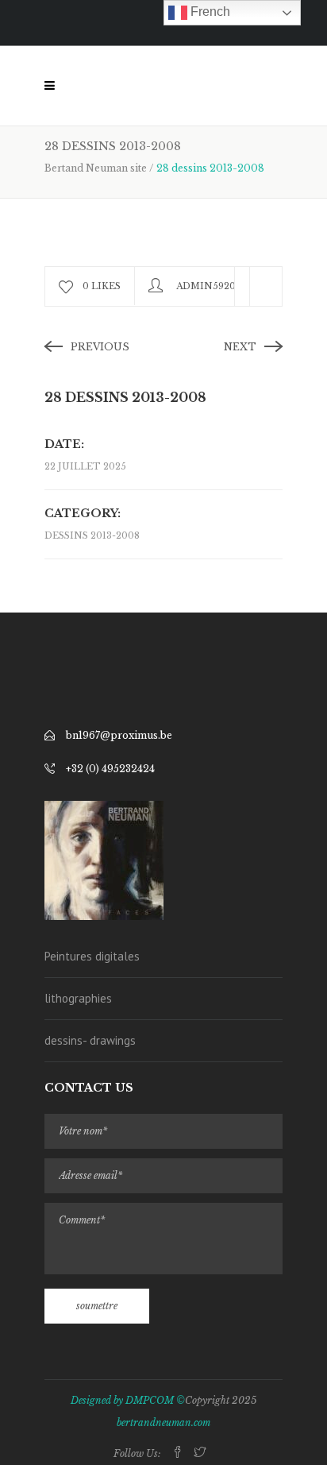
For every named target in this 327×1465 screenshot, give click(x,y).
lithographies (78, 998)
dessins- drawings (90, 1040)
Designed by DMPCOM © (128, 1400)
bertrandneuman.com (163, 1422)
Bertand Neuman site (95, 168)
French (208, 11)
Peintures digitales (92, 956)
